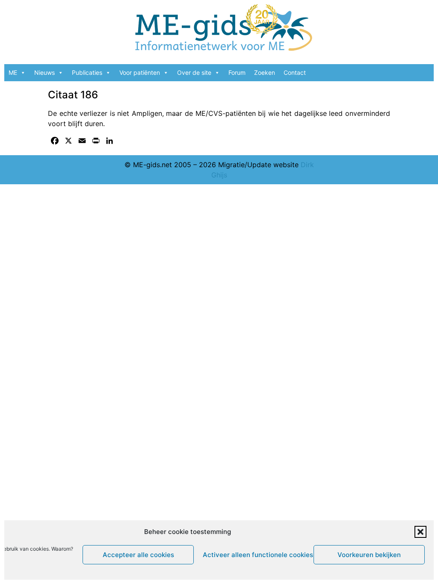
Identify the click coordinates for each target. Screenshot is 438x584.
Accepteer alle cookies (138, 555)
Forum (237, 72)
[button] (420, 532)
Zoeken (264, 72)
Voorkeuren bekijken (369, 555)
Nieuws (44, 72)
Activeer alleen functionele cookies (256, 555)
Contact (295, 72)
